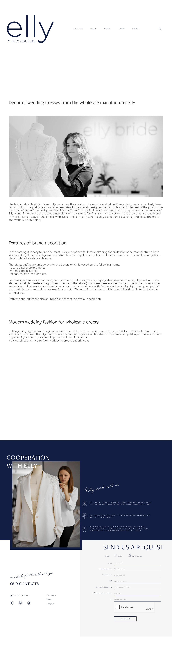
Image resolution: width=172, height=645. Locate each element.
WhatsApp (51, 595)
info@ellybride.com (21, 595)
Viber (48, 599)
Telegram (50, 604)
